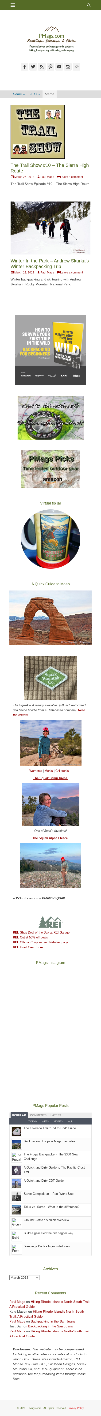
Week (45, 1121)
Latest (55, 1115)
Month (58, 1121)
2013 (35, 94)
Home (19, 94)
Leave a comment (71, 177)
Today (32, 1121)
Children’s (62, 771)
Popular (19, 1115)
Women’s (36, 771)
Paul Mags (47, 177)
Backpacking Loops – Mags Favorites (49, 1141)
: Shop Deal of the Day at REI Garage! (41, 932)
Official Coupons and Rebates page (40, 942)
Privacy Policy (76, 1408)
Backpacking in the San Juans (53, 1321)
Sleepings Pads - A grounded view (47, 1246)
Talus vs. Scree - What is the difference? (51, 1207)
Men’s (49, 771)
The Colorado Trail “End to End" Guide (50, 1128)
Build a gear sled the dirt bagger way (48, 1233)
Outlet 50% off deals (30, 937)
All (70, 1121)
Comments (38, 1115)
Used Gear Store (28, 947)
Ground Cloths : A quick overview (46, 1220)
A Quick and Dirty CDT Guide (44, 1180)
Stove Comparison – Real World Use (49, 1194)
